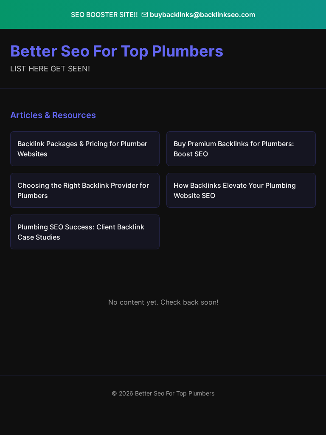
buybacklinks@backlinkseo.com (202, 14)
